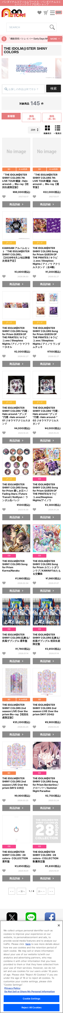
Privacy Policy (12, 988)
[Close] (59, 925)
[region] (31, 967)
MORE (53, 38)
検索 (53, 88)
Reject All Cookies (31, 1007)
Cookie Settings (31, 998)
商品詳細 (14, 204)
